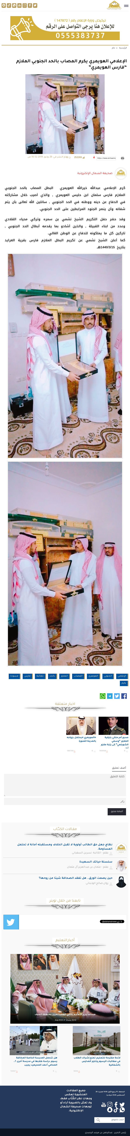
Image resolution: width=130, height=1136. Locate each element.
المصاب (78, 676)
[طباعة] (122, 158)
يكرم (123, 683)
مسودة (14, 676)
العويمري (93, 676)
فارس (27, 676)
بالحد (52, 676)
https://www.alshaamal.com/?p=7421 (106, 158)
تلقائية (40, 676)
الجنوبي (108, 676)
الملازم (64, 676)
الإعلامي (122, 676)
